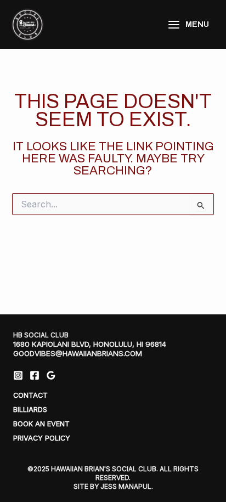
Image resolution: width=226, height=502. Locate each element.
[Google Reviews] (51, 375)
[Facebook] (34, 375)
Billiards (30, 409)
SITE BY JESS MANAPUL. (113, 486)
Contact (30, 395)
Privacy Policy (41, 438)
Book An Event (41, 424)
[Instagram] (18, 375)
